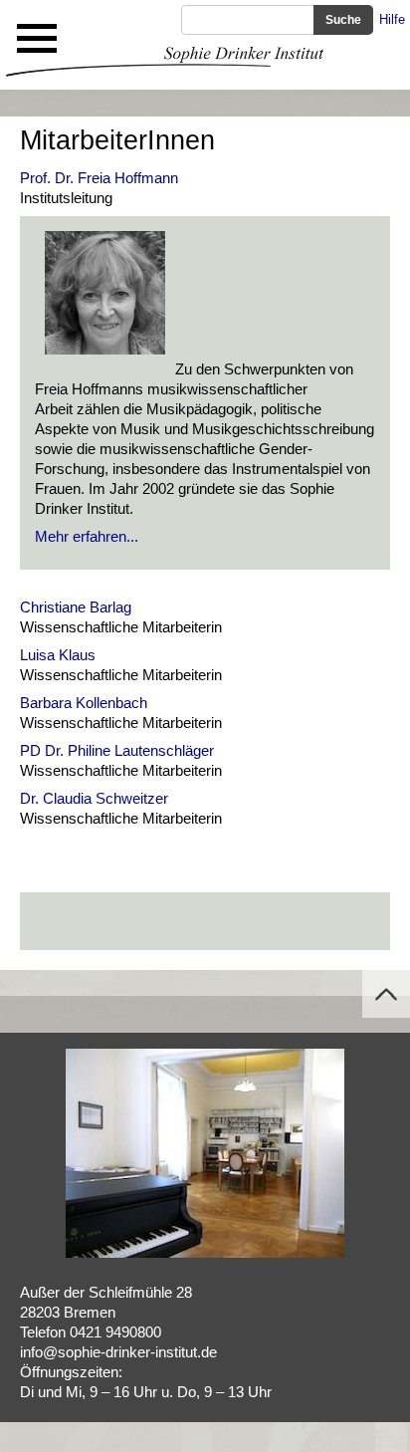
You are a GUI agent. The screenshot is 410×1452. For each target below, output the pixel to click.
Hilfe (392, 19)
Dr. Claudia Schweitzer (94, 798)
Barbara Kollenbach (83, 702)
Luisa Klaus (58, 654)
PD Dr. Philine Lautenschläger (117, 750)
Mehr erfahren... (86, 536)
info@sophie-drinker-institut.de (118, 1351)
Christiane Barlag (75, 607)
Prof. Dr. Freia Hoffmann (99, 177)
